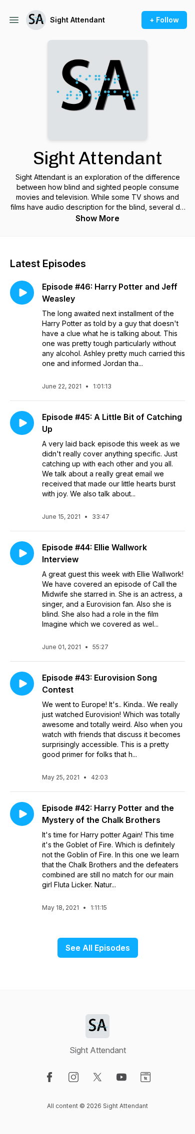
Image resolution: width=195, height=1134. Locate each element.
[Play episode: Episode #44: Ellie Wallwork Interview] (22, 553)
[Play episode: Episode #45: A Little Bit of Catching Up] (22, 423)
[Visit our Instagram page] (73, 1077)
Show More (98, 218)
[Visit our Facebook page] (49, 1077)
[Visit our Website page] (145, 1077)
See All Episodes (98, 948)
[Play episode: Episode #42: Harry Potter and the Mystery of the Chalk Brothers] (22, 814)
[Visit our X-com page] (97, 1077)
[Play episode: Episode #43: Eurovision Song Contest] (22, 684)
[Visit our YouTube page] (121, 1077)
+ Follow (164, 19)
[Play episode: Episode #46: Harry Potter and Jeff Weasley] (22, 293)
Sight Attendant (77, 19)
